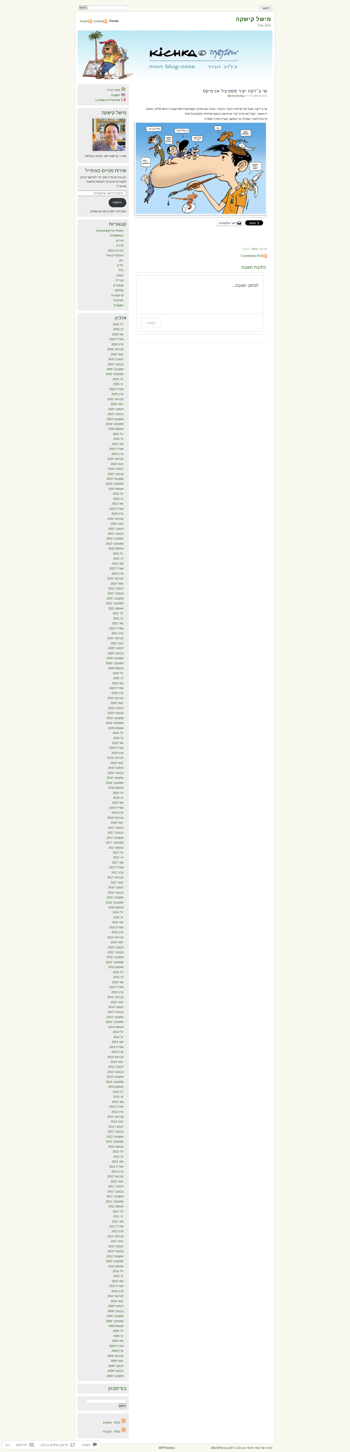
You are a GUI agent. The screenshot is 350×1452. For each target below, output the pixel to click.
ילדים (120, 265)
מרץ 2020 (117, 692)
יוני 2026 (118, 329)
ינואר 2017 (117, 882)
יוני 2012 (118, 1156)
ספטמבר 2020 (114, 663)
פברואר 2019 (115, 757)
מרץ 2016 (117, 932)
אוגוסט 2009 (115, 1325)
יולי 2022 (118, 553)
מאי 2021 (117, 623)
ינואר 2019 (117, 762)
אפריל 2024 (116, 448)
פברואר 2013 (115, 1116)
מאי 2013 (117, 1101)
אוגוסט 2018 (115, 787)
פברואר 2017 (115, 877)
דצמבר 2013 (115, 1066)
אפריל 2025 (116, 389)
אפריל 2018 (116, 807)
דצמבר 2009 (115, 1306)
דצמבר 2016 (115, 887)
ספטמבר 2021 (114, 603)
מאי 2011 (117, 1221)
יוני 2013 (118, 1096)
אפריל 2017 (116, 867)
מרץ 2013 (117, 1111)
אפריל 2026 (116, 339)
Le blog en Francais (108, 99)
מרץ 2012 (117, 1171)
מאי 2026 (117, 334)
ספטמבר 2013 (114, 1081)
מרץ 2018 (117, 812)
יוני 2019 (118, 738)
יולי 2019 (118, 732)
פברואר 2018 (115, 817)
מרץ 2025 (117, 394)
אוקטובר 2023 (115, 478)
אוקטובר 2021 (115, 598)
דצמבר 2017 (115, 827)
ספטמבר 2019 (114, 722)
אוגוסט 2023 (115, 488)
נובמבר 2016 (115, 892)
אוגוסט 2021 (115, 608)
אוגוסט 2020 (115, 668)
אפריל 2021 (116, 628)
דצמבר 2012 (115, 1126)
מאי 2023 (117, 503)
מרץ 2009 (117, 1350)
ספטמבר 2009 (114, 1321)
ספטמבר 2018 (114, 782)
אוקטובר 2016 (115, 897)
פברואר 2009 (115, 1355)
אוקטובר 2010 (115, 1256)
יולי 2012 (118, 1151)
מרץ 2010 (117, 1291)
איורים (119, 240)
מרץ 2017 (117, 872)
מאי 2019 (117, 742)
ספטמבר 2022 (114, 543)
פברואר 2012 (115, 1176)
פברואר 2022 (115, 578)
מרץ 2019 (117, 752)
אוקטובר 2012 (115, 1136)
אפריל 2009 (116, 1345)
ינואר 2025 (117, 404)
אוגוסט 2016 (115, 907)
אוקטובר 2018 (115, 777)
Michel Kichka (236, 95)
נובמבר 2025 (115, 364)
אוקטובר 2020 (115, 658)
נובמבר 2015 (115, 952)
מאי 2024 (117, 443)
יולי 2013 (118, 1091)
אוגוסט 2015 (115, 967)
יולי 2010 (118, 1271)
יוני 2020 (118, 678)
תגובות (84, 21)
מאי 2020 (117, 683)
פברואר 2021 (115, 638)
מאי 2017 (117, 862)
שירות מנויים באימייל (105, 170)
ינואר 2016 (117, 942)
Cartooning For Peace (109, 230)
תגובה (151, 322)
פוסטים (98, 21)
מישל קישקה (253, 19)
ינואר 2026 (117, 354)
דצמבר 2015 (115, 947)
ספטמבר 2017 (114, 842)
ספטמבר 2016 (114, 902)
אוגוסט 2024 (115, 428)
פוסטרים (118, 285)
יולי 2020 (118, 673)
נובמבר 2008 (115, 1370)
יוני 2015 (118, 977)
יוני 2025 (118, 384)
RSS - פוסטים (111, 1422)
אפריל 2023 (116, 508)
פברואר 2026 (115, 349)
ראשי (266, 8)
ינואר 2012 (117, 1181)
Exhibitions (116, 235)
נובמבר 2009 (115, 1311)
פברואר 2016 (115, 937)
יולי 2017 (118, 852)
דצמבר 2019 (115, 708)
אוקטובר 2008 (115, 1375)
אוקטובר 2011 (115, 1196)
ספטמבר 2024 (114, 424)
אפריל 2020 (116, 688)
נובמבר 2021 (115, 593)
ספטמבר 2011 (114, 1201)
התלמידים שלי (114, 255)
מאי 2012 (117, 1161)
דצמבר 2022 (115, 528)
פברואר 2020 (115, 698)
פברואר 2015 (115, 997)
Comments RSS (252, 256)
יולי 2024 (118, 433)
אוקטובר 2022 (115, 538)
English (115, 95)
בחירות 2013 (115, 250)
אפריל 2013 (116, 1106)
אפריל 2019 (116, 747)
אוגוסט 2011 (115, 1206)
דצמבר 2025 (115, 359)
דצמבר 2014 (115, 1007)
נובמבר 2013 (115, 1071)
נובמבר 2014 (115, 1011)
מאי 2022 (117, 563)
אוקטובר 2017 (115, 837)
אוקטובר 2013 (115, 1076)
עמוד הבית (113, 89)
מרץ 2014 (117, 1051)
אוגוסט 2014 (115, 1027)
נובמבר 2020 (115, 653)
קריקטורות (117, 295)
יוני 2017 (118, 857)
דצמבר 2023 (115, 468)
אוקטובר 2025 (115, 369)
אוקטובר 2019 (115, 718)
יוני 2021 (118, 618)
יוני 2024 (118, 438)
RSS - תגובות (111, 1431)
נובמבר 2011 (115, 1191)
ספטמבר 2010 (114, 1261)
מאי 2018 (117, 802)
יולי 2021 (118, 613)
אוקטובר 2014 (115, 1017)
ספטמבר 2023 (114, 483)
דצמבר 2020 (115, 648)
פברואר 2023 (115, 518)
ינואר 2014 (117, 1061)
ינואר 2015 (117, 1002)
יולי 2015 (118, 972)
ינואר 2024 (117, 463)
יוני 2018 (118, 797)
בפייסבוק (117, 1388)
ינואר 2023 (117, 523)
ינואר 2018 (117, 822)
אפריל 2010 (116, 1286)
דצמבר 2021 (115, 588)
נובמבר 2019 (115, 712)
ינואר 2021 (117, 643)
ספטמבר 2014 (114, 1021)
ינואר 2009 (117, 1360)
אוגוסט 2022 (115, 548)
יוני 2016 (118, 917)
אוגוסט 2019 (115, 728)
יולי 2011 (118, 1211)
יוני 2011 (118, 1216)
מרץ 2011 (117, 1231)
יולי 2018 (118, 792)
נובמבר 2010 (115, 1251)
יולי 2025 (118, 379)
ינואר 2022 (117, 583)
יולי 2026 (118, 324)
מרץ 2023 (117, 513)
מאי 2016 (117, 922)
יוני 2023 (118, 498)
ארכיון (119, 245)
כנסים (120, 275)
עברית (119, 280)
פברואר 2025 (115, 399)
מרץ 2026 (117, 344)
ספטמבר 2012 (114, 1141)
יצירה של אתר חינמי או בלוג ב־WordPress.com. (241, 1448)
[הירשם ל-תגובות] (123, 1431)
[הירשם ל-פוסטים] (123, 1422)
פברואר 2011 (115, 1236)
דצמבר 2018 (115, 767)
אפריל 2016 (116, 927)
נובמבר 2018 (115, 772)
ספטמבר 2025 (114, 374)
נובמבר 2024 (115, 414)
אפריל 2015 (116, 987)
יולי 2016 (118, 912)
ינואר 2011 (117, 1241)
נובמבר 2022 (115, 533)
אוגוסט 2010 (115, 1266)
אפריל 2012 (116, 1166)
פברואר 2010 (115, 1296)
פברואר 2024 (115, 458)
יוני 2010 (118, 1276)
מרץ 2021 (117, 633)
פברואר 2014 (115, 1057)
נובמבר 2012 (115, 1131)
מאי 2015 (117, 982)
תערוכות (118, 300)
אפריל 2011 (116, 1226)
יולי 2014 (118, 1031)
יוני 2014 (118, 1037)
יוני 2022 (118, 558)
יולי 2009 (118, 1330)
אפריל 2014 (116, 1047)
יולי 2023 (118, 493)
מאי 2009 (117, 1340)
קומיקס (119, 290)
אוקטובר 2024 (115, 419)
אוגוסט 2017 (115, 847)
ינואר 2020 (117, 702)
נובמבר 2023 (115, 473)
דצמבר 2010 (115, 1246)
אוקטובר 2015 (115, 957)
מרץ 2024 (117, 453)
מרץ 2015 (117, 992)
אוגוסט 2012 (115, 1146)
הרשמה (117, 202)
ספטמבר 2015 (114, 962)
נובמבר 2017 (115, 832)
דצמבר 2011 (115, 1186)
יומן (121, 260)
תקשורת (118, 305)
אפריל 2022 (116, 568)
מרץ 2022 (117, 573)
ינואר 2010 (117, 1301)
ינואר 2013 (117, 1121)
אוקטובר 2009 (115, 1316)
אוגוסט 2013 (115, 1086)
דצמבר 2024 (115, 409)
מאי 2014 (117, 1041)
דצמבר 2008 (115, 1365)
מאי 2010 (117, 1281)
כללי (254, 249)
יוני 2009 (118, 1335)
